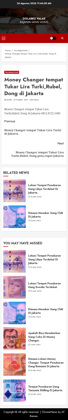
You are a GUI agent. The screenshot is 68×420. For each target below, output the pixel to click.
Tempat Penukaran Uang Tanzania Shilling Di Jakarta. (45, 388)
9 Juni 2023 (36, 221)
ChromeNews (49, 412)
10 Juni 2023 (36, 197)
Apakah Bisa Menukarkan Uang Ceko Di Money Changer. (44, 336)
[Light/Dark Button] (53, 38)
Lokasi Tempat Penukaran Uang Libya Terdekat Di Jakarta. (44, 189)
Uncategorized (11, 72)
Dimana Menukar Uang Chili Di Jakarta (45, 215)
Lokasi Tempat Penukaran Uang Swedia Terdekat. (44, 285)
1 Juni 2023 (35, 345)
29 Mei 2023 (36, 394)
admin (9, 100)
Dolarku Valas (34, 19)
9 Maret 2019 (22, 100)
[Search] (62, 38)
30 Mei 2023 (36, 370)
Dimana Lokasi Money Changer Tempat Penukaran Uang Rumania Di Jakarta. (46, 362)
